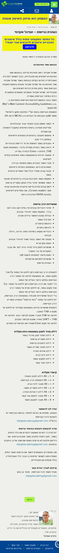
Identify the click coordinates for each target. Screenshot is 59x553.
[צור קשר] (37, 11)
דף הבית (54, 27)
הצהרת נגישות (33, 548)
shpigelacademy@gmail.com (32, 420)
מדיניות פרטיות (13, 548)
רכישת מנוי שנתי (42, 4)
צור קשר (15, 545)
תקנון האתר (30, 545)
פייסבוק (49, 548)
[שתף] (22, 11)
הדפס (29, 499)
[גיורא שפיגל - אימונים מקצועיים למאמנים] (11, 4)
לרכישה (29, 47)
